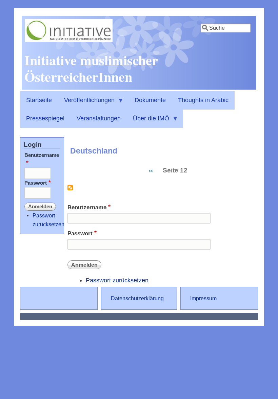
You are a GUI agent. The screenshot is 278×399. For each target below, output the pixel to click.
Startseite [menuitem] (39, 100)
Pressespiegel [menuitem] (45, 118)
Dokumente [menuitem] (150, 100)
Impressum (203, 298)
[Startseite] (69, 40)
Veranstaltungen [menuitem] (99, 118)
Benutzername (86, 207)
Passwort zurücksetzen (117, 280)
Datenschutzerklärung (137, 298)
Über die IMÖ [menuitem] (148, 121)
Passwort (80, 233)
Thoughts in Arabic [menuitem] (203, 100)
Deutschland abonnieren (70, 190)
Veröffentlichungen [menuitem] (86, 103)
